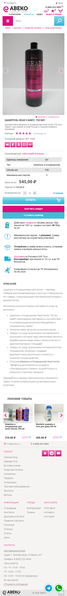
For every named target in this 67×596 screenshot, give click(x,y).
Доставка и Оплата (14, 516)
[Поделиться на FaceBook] (13, 144)
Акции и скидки (54, 14)
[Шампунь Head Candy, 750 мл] (33, 74)
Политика (9, 525)
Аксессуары (10, 482)
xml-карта (49, 512)
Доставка (19, 256)
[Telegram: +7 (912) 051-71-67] (48, 588)
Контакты (29, 14)
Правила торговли (14, 520)
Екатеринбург (34, 508)
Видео (40, 14)
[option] (33, 74)
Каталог (17, 28)
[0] (46, 11)
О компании (15, 14)
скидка (29, 222)
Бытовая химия (12, 465)
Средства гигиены (33, 28)
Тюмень (31, 512)
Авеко (8, 28)
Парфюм (8, 478)
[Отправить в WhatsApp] (24, 144)
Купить (31, 200)
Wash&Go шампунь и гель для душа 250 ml (46, 425)
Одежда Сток (11, 461)
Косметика (9, 474)
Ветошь (8, 495)
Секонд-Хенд (10, 457)
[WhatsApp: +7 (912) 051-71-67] (58, 588)
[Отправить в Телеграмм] (30, 144)
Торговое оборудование (16, 486)
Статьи (8, 533)
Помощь (8, 529)
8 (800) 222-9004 (53, 7)
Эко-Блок (9, 490)
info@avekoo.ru (13, 444)
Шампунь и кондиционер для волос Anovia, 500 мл (15, 426)
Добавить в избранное (48, 117)
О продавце (10, 508)
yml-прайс (49, 516)
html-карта (49, 508)
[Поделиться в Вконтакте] (7, 144)
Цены (7, 537)
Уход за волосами (53, 28)
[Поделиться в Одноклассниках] (18, 144)
